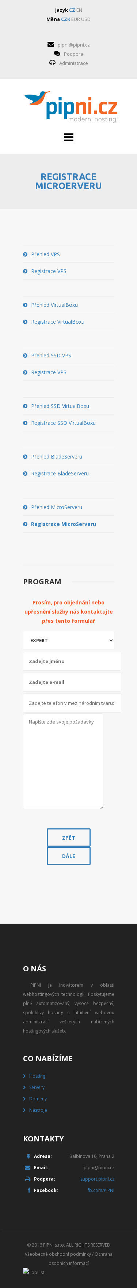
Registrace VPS (48, 271)
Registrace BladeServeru (60, 473)
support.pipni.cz (97, 1179)
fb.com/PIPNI (101, 1190)
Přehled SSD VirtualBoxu (60, 405)
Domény (38, 1099)
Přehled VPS (45, 254)
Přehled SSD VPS (51, 355)
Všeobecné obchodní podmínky (58, 1254)
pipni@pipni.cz (74, 44)
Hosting (37, 1076)
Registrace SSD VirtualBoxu (63, 422)
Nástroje (38, 1110)
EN (79, 10)
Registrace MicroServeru (63, 523)
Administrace (73, 63)
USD (86, 19)
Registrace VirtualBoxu (57, 321)
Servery (37, 1087)
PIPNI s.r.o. (54, 1245)
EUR (75, 19)
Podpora (73, 54)
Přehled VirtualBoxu (54, 304)
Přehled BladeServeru (56, 456)
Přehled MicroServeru (56, 507)
